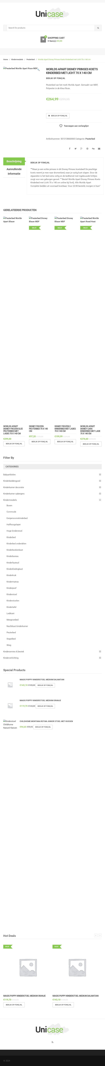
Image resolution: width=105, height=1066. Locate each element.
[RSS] (52, 1042)
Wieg (9, 645)
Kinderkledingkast (15, 569)
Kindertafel (11, 607)
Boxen (9, 505)
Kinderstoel (12, 594)
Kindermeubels (17, 59)
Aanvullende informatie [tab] (14, 171)
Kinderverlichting (10, 658)
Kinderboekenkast (15, 550)
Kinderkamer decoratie (13, 487)
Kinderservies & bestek (13, 651)
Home (5, 59)
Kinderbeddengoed (11, 481)
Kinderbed (11, 537)
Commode (11, 512)
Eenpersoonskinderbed (17, 518)
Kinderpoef (11, 588)
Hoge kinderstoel (14, 531)
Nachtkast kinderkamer (17, 626)
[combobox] (51, 28)
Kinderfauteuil (13, 562)
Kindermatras (13, 582)
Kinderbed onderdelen (16, 543)
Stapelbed (11, 639)
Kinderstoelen (13, 600)
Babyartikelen (9, 474)
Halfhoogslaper (14, 524)
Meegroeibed (12, 620)
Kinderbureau (12, 556)
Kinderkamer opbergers (13, 493)
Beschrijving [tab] (14, 161)
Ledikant (10, 613)
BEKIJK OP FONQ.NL (55, 78)
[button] (38, 70)
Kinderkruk (11, 575)
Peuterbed (31, 59)
